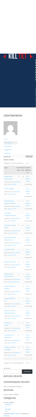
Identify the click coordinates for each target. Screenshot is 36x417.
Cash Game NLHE (12, 184)
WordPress (7, 416)
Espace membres (12, 194)
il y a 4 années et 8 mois (27, 349)
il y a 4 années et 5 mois (27, 276)
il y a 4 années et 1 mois (27, 240)
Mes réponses (8, 146)
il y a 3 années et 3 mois (27, 215)
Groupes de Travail (12, 233)
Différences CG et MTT (10, 262)
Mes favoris (7, 153)
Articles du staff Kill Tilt (13, 281)
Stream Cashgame (9, 189)
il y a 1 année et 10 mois (27, 179)
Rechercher (7, 368)
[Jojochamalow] (10, 136)
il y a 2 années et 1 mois (27, 191)
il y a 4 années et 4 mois (27, 264)
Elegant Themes (15, 413)
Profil (5, 139)
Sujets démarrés (8, 143)
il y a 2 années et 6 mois (27, 203)
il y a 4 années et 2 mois (27, 252)
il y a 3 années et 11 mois (27, 228)
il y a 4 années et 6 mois (27, 325)
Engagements (7, 150)
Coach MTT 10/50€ (9, 249)
